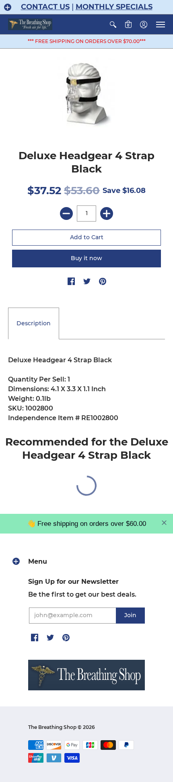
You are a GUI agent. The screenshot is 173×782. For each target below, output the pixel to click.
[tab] (33, 324)
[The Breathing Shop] (30, 24)
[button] (7, 7)
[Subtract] (66, 213)
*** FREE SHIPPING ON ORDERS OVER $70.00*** (87, 41)
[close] (164, 522)
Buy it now (86, 258)
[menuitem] (113, 24)
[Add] (106, 213)
